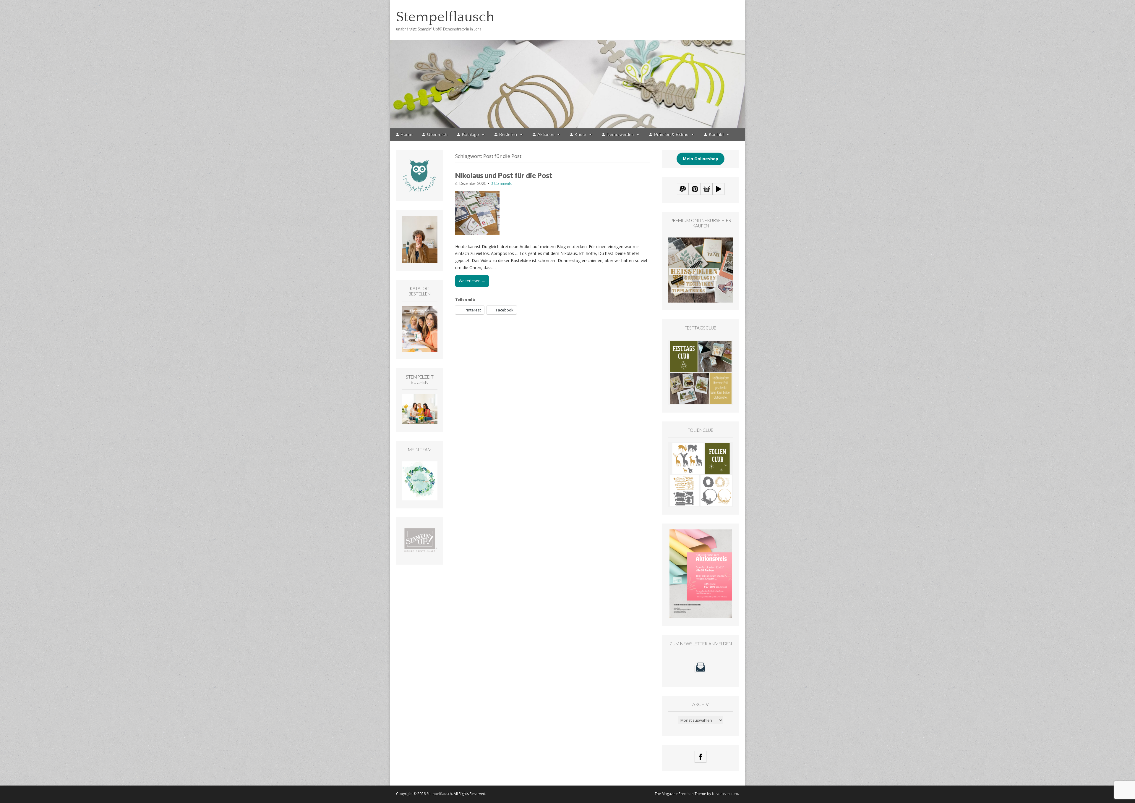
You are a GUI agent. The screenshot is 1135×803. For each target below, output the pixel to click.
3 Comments (501, 183)
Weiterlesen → (472, 280)
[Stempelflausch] (567, 64)
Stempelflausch (445, 17)
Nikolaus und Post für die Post (503, 175)
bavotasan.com (725, 793)
